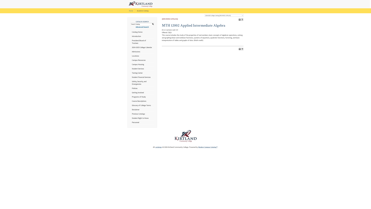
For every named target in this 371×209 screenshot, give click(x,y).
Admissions (136, 52)
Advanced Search (142, 27)
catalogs (158, 147)
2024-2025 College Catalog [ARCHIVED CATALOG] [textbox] (218, 15)
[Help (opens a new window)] (242, 20)
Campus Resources (139, 60)
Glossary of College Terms (141, 105)
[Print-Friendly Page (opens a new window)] (240, 20)
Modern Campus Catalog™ (208, 147)
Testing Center (137, 73)
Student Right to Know (140, 118)
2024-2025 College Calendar (142, 47)
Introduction (136, 36)
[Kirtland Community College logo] (140, 4)
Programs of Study (139, 97)
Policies (134, 88)
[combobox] (224, 15)
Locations (135, 56)
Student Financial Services (141, 77)
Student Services (138, 69)
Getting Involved (138, 92)
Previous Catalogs (138, 114)
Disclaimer (135, 109)
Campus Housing (138, 64)
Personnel (135, 122)
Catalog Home (137, 32)
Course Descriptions (139, 101)
